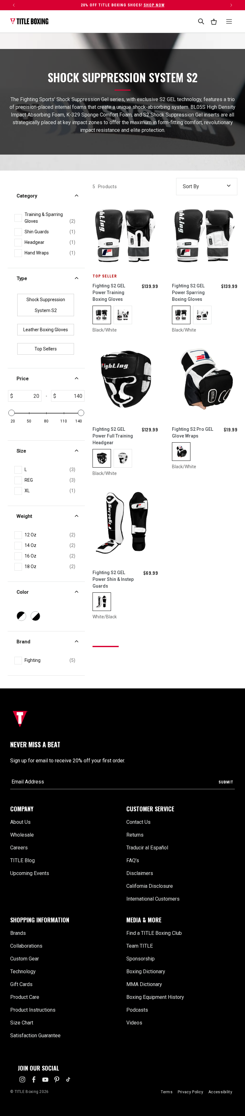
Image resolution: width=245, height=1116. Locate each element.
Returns (135, 835)
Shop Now (154, 5)
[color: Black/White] (101, 315)
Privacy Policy (190, 1092)
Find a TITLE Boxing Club (154, 933)
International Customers (153, 899)
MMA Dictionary (144, 984)
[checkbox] (50, 218)
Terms (167, 1092)
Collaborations (26, 946)
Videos (134, 1023)
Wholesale (22, 835)
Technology (23, 971)
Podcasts (137, 1010)
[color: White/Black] (122, 315)
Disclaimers (139, 873)
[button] (64, 809)
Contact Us (138, 822)
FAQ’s (132, 860)
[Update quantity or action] (13, 5)
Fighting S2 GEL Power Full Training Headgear (113, 436)
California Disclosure (149, 886)
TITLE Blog (22, 860)
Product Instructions (33, 1010)
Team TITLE (139, 946)
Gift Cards (21, 984)
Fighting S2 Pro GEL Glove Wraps (192, 432)
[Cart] (214, 21)
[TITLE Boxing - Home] (29, 21)
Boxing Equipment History (155, 997)
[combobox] (201, 21)
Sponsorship (140, 959)
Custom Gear (24, 959)
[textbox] (27, 395)
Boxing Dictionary (145, 971)
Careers (19, 848)
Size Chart (21, 1023)
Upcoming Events (29, 873)
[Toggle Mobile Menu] (229, 21)
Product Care (24, 997)
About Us (20, 822)
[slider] (11, 413)
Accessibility (220, 1092)
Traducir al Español (147, 848)
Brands (18, 933)
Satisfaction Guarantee (35, 1035)
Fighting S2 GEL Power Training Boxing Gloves (109, 292)
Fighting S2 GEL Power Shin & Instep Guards (113, 579)
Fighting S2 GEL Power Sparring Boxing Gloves (188, 292)
